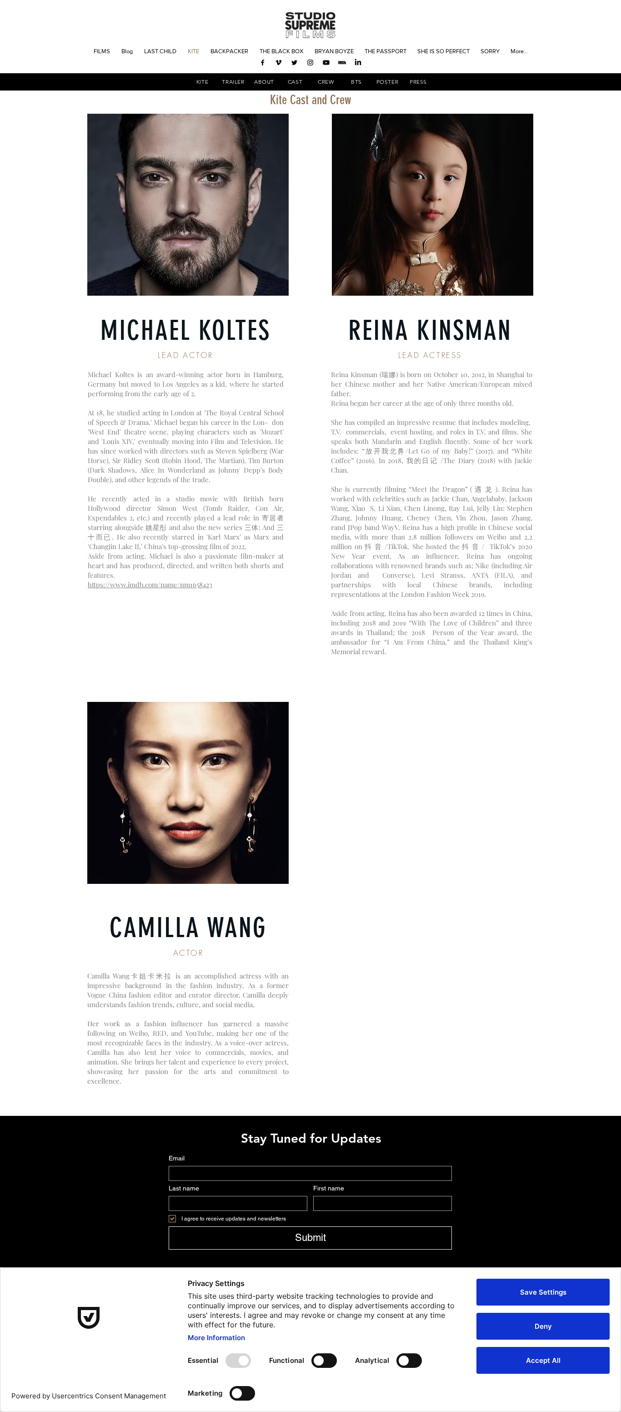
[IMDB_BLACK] (342, 62)
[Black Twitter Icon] (294, 62)
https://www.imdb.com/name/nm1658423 (150, 584)
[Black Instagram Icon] (310, 62)
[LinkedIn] (358, 62)
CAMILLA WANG (188, 928)
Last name (184, 1188)
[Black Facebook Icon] (262, 62)
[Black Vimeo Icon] (278, 62)
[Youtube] (326, 62)
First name (328, 1188)
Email (177, 1158)
